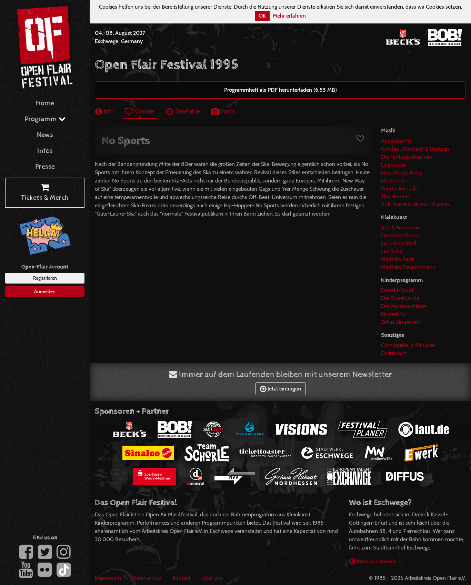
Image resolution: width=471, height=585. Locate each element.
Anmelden (45, 291)
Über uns (212, 578)
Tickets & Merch (45, 198)
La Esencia (393, 164)
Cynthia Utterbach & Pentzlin (415, 149)
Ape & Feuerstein (400, 227)
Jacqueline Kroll (399, 243)
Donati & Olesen (400, 235)
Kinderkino (393, 314)
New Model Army (401, 172)
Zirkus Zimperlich (400, 322)
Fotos (227, 111)
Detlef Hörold (397, 290)
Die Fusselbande (400, 298)
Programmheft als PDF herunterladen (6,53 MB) (280, 90)
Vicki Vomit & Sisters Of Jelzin (415, 204)
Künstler (144, 111)
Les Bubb (392, 251)
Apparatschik (396, 141)
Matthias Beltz (397, 259)
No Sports (392, 180)
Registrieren (45, 278)
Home (45, 103)
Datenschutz (147, 578)
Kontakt (181, 578)
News (45, 135)
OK (262, 15)
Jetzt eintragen (283, 388)
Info (108, 111)
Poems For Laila (399, 188)
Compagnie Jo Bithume (408, 345)
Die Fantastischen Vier (406, 156)
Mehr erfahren (289, 15)
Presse (45, 167)
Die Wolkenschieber (404, 306)
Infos (45, 151)
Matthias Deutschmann (408, 267)
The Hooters (395, 196)
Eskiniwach (394, 353)
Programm (41, 119)
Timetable (186, 111)
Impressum (108, 578)
